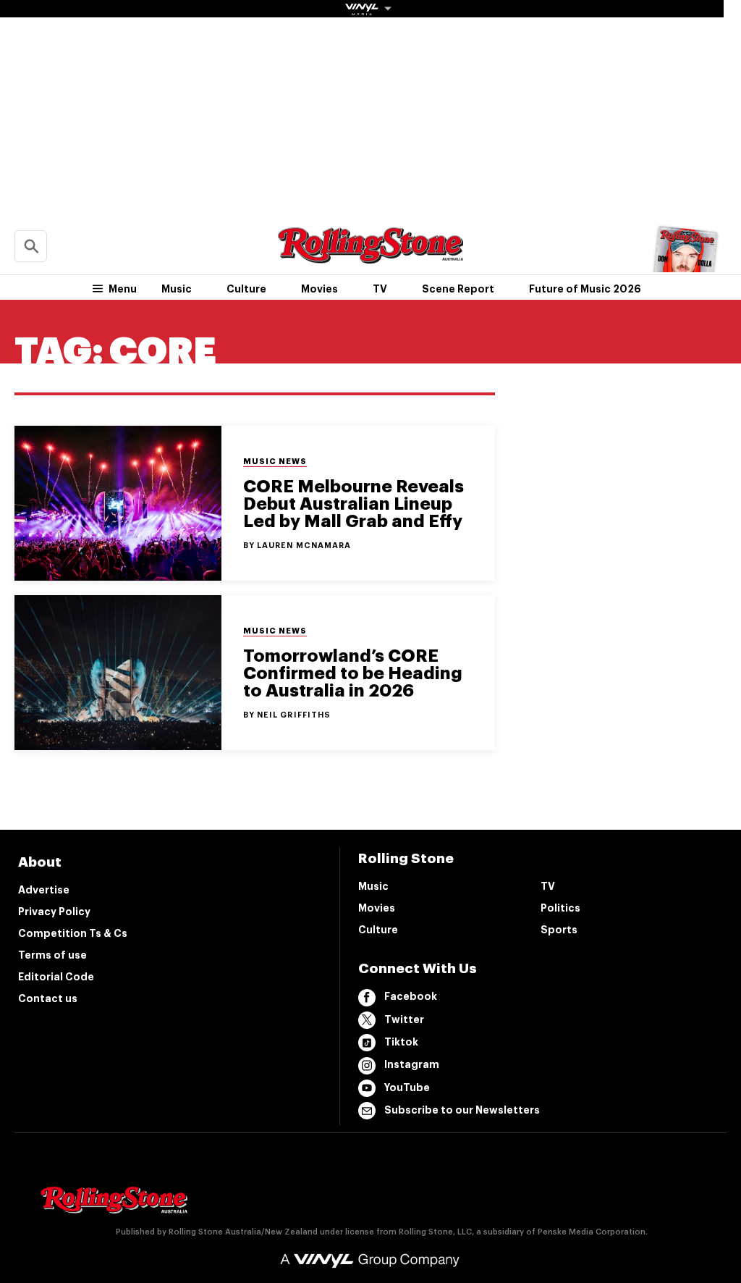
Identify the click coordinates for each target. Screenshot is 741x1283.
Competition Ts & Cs (72, 933)
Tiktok (401, 1042)
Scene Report (458, 289)
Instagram (411, 1064)
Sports (559, 930)
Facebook (410, 996)
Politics (560, 908)
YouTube (407, 1087)
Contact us (47, 998)
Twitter (404, 1019)
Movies (319, 289)
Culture (246, 289)
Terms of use (52, 955)
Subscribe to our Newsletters (462, 1110)
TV (380, 289)
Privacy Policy (54, 911)
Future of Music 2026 (585, 289)
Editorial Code (56, 977)
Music (176, 289)
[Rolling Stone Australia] (370, 256)
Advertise (43, 890)
